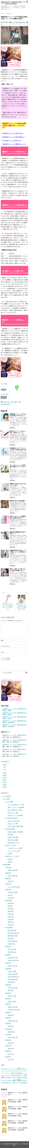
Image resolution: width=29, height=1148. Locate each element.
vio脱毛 (4, 402)
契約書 (6, 1077)
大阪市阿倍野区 (12, 976)
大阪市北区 (11, 971)
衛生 (9, 859)
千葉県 (7, 889)
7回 (9, 1068)
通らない (17, 1082)
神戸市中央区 (11, 987)
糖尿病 (25, 1080)
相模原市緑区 (11, 935)
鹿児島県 (7, 1029)
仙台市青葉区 (11, 875)
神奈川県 (7, 927)
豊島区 (10, 911)
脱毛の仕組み (11, 840)
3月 (5, 769)
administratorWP (5, 404)
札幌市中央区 (11, 870)
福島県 (7, 878)
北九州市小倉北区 (13, 1009)
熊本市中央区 (11, 1037)
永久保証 (5, 1080)
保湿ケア (20, 1075)
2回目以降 (3, 1068)
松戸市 (10, 897)
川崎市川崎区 (11, 941)
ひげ (13, 1070)
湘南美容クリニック (11, 856)
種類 (23, 1080)
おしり (2, 1070)
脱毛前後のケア (12, 842)
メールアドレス (5, 646)
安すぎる (12, 1077)
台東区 (10, 919)
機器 (26, 1077)
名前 (2, 640)
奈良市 (10, 1059)
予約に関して (11, 812)
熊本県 (7, 1034)
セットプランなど (13, 851)
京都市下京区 (11, 966)
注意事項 (9, 1080)
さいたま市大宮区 (13, 887)
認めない (10, 1082)
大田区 (10, 925)
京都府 (7, 963)
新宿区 (10, 903)
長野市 (10, 1026)
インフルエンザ (8, 1073)
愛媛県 (7, 1051)
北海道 (7, 867)
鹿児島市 (10, 1032)
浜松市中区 (11, 949)
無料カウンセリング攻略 (15, 807)
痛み (24, 22)
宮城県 (7, 873)
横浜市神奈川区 (12, 933)
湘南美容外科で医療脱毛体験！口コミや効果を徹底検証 (13, 3)
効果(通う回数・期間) (14, 832)
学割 (9, 853)
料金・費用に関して (13, 810)
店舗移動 (16, 1077)
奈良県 (7, 1056)
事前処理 (16, 1075)
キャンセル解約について (15, 804)
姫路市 (10, 990)
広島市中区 (11, 1001)
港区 (9, 906)
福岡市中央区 (11, 1007)
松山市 (10, 1054)
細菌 (2, 1082)
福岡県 (7, 1004)
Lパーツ (11, 1068)
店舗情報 (5, 864)
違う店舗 (21, 1082)
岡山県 (7, 993)
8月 (5, 767)
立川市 (10, 914)
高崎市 (10, 1048)
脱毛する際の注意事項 (14, 826)
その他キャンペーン (13, 848)
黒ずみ (26, 1082)
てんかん (9, 1070)
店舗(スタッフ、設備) (14, 815)
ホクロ (4, 1075)
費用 (14, 1082)
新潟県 (7, 1018)
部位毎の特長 (11, 837)
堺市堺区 (10, 982)
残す (2, 1080)
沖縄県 (7, 1012)
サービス (7, 801)
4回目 (7, 1068)
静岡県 (7, 946)
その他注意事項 (9, 818)
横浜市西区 (11, 930)
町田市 (10, 916)
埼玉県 (7, 884)
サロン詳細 (5, 796)
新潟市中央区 (11, 1021)
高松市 (10, 1043)
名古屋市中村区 (12, 960)
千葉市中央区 (11, 892)
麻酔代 (16, 402)
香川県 (7, 1040)
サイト (3, 652)
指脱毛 (19, 1077)
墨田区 (10, 922)
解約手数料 (6, 1082)
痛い (8, 402)
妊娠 (9, 1077)
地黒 (9, 861)
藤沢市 (10, 938)
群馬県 (7, 1045)
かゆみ (5, 1070)
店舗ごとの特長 (12, 821)
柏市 (9, 895)
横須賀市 (10, 944)
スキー (23, 1073)
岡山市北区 (11, 996)
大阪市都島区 (11, 979)
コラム (13, 22)
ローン (8, 1075)
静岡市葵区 (11, 952)
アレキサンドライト (19, 1070)
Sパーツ (15, 1068)
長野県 (7, 1023)
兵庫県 (7, 985)
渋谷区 (10, 908)
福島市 (10, 881)
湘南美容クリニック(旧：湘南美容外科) (13, 735)
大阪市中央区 (11, 974)
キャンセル (16, 1073)
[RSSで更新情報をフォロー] (5, 397)
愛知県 (7, 954)
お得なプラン (9, 845)
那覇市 (10, 1015)
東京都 (7, 900)
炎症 (12, 1080)
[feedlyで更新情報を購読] (2, 397)
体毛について (11, 823)
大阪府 (7, 968)
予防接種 (12, 1075)
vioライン (22, 1068)
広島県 (7, 998)
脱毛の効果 (19, 22)
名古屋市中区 (11, 957)
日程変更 (23, 1077)
